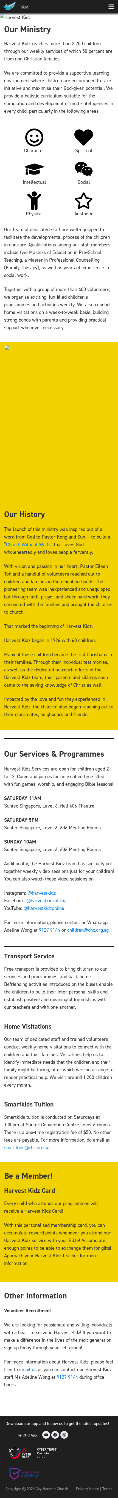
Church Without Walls (28, 544)
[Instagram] (64, 1435)
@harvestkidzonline (44, 908)
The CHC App (26, 1435)
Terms (107, 1488)
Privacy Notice (87, 1488)
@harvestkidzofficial (47, 900)
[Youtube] (46, 1435)
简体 (25, 7)
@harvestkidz (41, 893)
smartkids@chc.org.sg (26, 1147)
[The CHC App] (9, 1435)
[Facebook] (55, 1435)
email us (27, 1369)
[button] (111, 6)
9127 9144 (49, 930)
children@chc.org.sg (88, 930)
